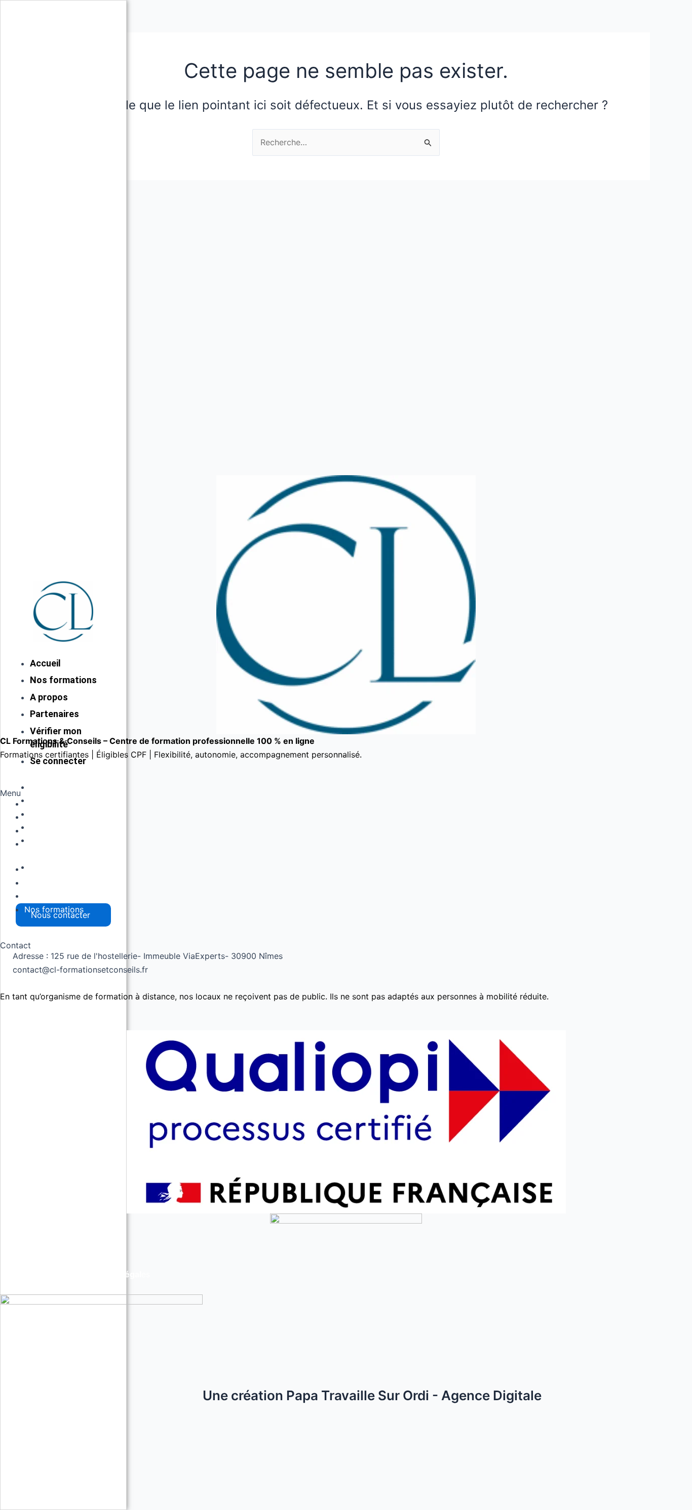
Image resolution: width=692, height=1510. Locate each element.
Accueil (45, 786)
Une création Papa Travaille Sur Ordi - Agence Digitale (372, 1395)
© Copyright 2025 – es (75, 1274)
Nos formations (54, 843)
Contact (39, 830)
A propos (42, 817)
